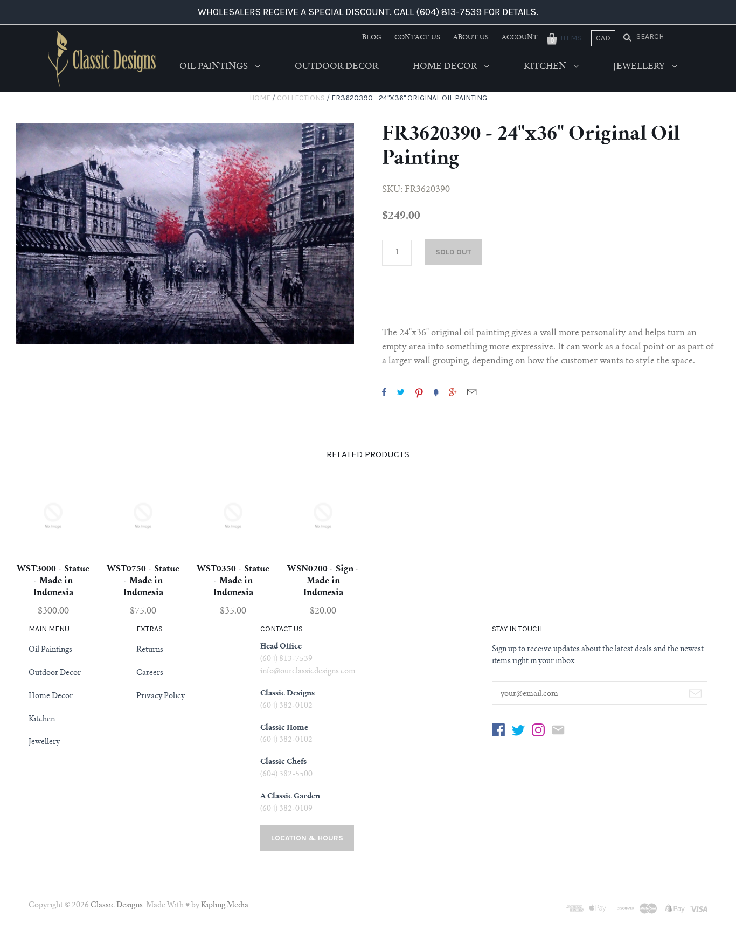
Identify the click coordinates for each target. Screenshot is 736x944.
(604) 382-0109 (286, 809)
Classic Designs (117, 905)
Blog (371, 38)
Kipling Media (224, 905)
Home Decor (446, 67)
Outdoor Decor (336, 67)
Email (471, 392)
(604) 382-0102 (286, 706)
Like (384, 392)
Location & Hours (307, 838)
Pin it (419, 392)
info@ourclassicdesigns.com (308, 672)
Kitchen (546, 67)
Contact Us (417, 38)
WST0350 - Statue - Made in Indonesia (233, 581)
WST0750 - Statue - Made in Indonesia (143, 581)
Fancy (436, 392)
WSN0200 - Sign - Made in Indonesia (323, 581)
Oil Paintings (214, 67)
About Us (471, 38)
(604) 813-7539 (286, 659)
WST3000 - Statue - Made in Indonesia (53, 581)
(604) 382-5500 (286, 774)
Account (520, 38)
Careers (149, 673)
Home (259, 97)
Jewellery (640, 67)
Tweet (401, 392)
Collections (301, 97)
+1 (452, 392)
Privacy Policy (160, 696)
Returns (149, 650)
